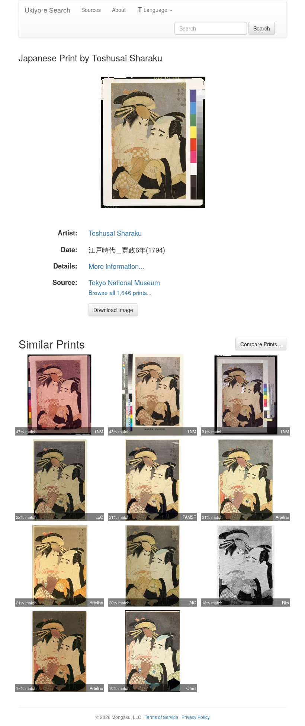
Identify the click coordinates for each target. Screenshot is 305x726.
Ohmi (191, 688)
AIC (192, 602)
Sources (91, 9)
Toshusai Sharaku (115, 233)
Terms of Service (161, 717)
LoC (99, 517)
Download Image (113, 310)
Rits (285, 602)
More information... (116, 266)
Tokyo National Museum (124, 282)
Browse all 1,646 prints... (120, 292)
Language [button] (155, 9)
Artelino (282, 517)
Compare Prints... (261, 344)
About (119, 9)
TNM (98, 431)
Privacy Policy (196, 717)
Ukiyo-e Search (47, 10)
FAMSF (189, 517)
